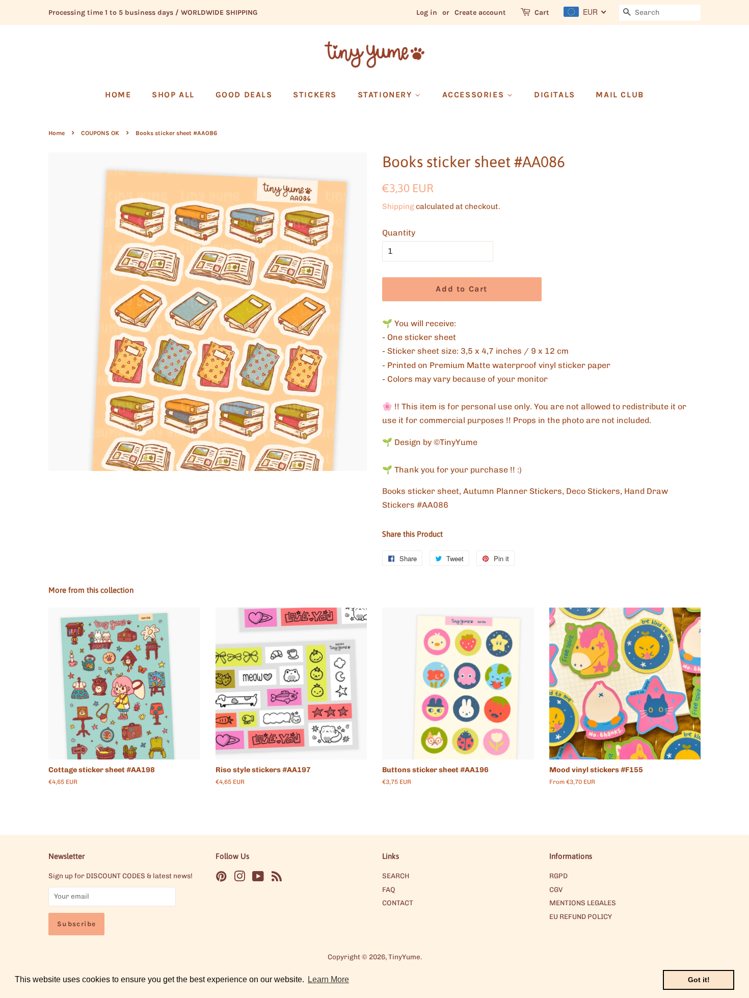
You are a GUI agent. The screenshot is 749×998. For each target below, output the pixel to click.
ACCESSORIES (474, 94)
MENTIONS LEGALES (582, 903)
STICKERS (315, 94)
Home (56, 133)
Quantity (398, 233)
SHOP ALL (173, 94)
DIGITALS (554, 94)
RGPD (558, 876)
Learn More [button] (328, 979)
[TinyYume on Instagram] (239, 878)
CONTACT (397, 903)
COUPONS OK (100, 133)
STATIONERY (386, 94)
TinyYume (404, 957)
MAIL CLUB (620, 94)
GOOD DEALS (244, 94)
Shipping (398, 206)
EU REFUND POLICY (580, 916)
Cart (541, 12)
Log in (426, 12)
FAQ (388, 889)
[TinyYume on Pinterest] (221, 878)
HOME (118, 94)
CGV (556, 889)
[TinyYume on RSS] (276, 878)
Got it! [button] (699, 980)
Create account (480, 12)
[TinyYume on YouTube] (258, 878)
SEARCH (395, 876)
